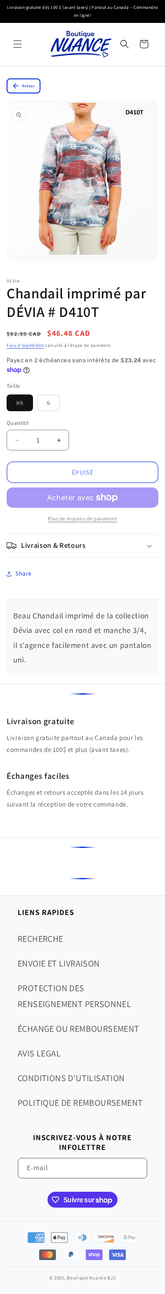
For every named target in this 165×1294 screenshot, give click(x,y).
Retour (28, 86)
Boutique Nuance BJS (91, 1278)
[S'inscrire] (137, 1168)
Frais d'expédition (25, 345)
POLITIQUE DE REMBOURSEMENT (80, 1102)
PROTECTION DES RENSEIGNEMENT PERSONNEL (74, 996)
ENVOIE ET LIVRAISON (59, 963)
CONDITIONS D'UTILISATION (71, 1078)
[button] (17, 44)
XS (24, 404)
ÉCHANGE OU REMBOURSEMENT (78, 1028)
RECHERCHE (40, 938)
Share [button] (23, 573)
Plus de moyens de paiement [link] (82, 518)
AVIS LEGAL (39, 1053)
